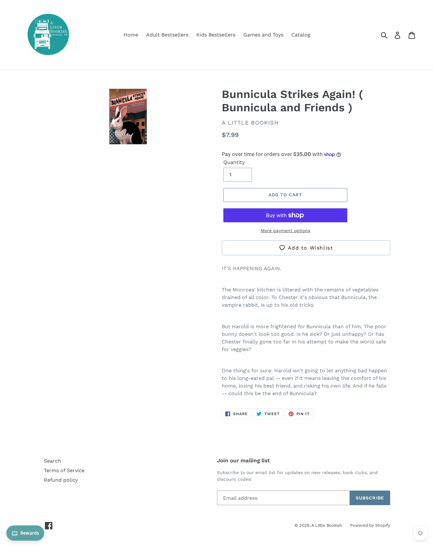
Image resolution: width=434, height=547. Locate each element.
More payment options (285, 230)
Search (52, 461)
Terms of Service (64, 470)
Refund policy (61, 480)
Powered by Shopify (370, 525)
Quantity (234, 162)
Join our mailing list (243, 460)
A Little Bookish (326, 525)
